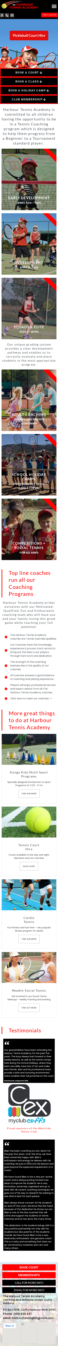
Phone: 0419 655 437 (17, 1314)
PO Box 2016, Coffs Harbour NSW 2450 (29, 1310)
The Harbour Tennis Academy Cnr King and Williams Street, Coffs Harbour (27, 1299)
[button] (54, 6)
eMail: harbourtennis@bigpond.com (28, 1318)
